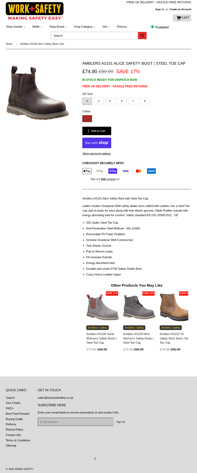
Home (9, 43)
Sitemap (11, 445)
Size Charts (13, 402)
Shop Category (85, 26)
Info (106, 26)
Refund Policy (14, 429)
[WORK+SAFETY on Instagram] (99, 459)
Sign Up (120, 421)
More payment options (97, 153)
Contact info (13, 435)
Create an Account (180, 9)
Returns (122, 26)
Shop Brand (58, 26)
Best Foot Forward (17, 413)
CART (185, 17)
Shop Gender (16, 26)
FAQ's (10, 408)
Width (37, 26)
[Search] (142, 35)
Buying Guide (14, 419)
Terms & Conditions (18, 440)
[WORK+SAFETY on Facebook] (95, 459)
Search (10, 397)
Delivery (11, 424)
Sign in (159, 9)
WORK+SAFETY (24, 469)
